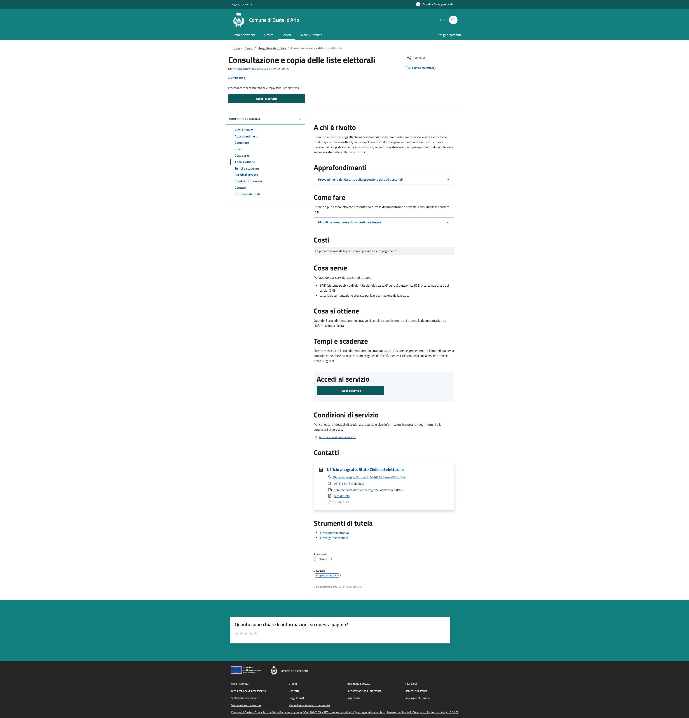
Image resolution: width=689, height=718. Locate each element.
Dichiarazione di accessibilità (248, 691)
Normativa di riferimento (420, 67)
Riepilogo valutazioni (417, 698)
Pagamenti (353, 698)
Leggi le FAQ (296, 698)
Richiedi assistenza (416, 691)
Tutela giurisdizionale (334, 537)
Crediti (293, 683)
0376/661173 (342, 483)
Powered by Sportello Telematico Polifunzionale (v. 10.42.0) (422, 712)
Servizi (249, 48)
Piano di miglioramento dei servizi (309, 705)
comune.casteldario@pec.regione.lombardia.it (364, 490)
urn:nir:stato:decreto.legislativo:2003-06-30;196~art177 (259, 68)
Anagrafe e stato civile (272, 48)
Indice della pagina (244, 119)
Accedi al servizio (266, 98)
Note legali (411, 683)
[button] (435, 4)
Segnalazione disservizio (246, 705)
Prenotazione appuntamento (364, 691)
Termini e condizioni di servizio (337, 437)
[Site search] (453, 20)
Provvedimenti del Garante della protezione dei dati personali (360, 179)
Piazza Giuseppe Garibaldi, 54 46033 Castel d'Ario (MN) (369, 477)
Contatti (294, 691)
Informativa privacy (358, 683)
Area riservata (240, 683)
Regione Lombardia (241, 4)
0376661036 (342, 496)
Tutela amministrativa (334, 532)
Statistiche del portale (244, 698)
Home (236, 48)
